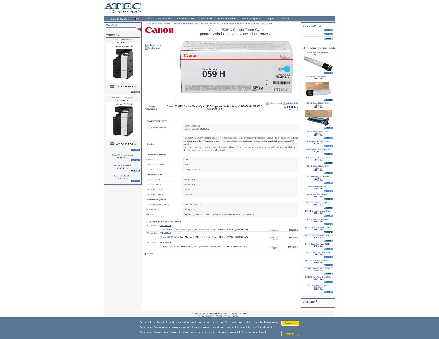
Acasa (149, 18)
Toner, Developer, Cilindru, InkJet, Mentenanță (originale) (178, 23)
